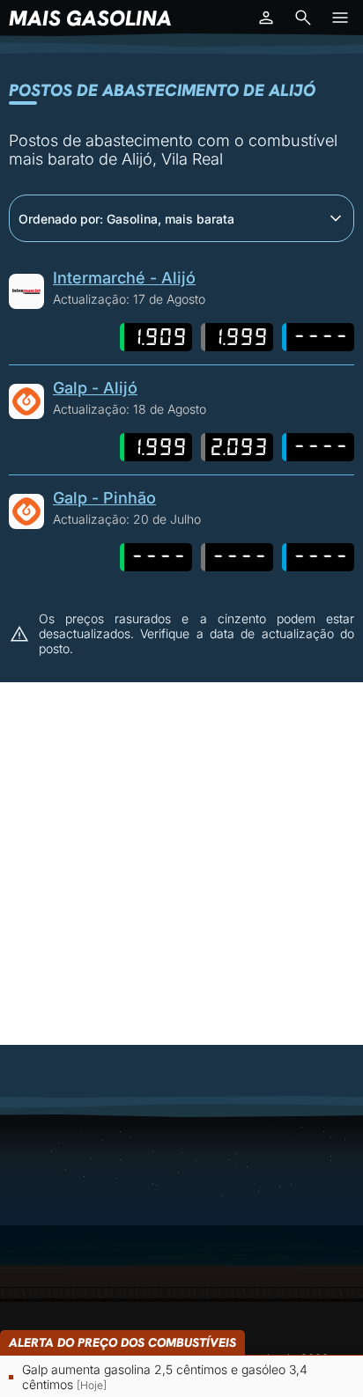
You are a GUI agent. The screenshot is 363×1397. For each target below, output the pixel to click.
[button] (266, 18)
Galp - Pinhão (104, 498)
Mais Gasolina (90, 18)
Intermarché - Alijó (124, 277)
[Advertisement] (181, 863)
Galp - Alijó (95, 388)
